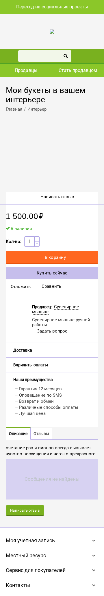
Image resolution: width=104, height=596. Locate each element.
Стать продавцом (78, 70)
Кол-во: (13, 241)
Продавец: (42, 307)
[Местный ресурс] (52, 31)
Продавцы (26, 70)
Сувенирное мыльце (55, 309)
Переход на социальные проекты (52, 7)
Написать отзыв (57, 196)
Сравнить (51, 286)
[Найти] (65, 56)
